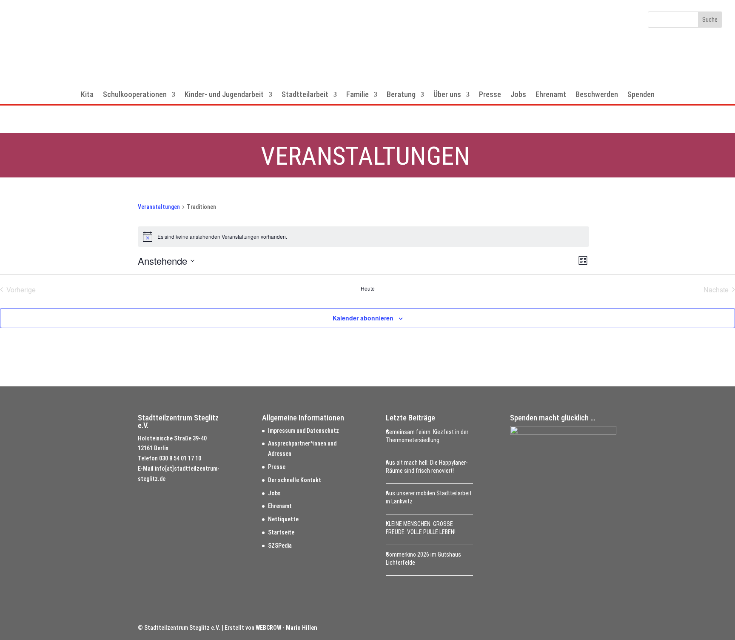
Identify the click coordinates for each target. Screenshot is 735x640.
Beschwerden (596, 95)
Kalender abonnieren (363, 318)
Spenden (641, 95)
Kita (87, 95)
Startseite (281, 532)
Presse (490, 95)
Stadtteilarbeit (305, 95)
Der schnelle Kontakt (294, 480)
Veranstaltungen (159, 206)
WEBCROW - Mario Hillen (286, 627)
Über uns (447, 95)
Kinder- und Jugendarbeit (224, 95)
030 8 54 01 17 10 (180, 458)
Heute (368, 288)
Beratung (401, 95)
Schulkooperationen (135, 95)
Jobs (518, 95)
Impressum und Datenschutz (303, 430)
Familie (357, 95)
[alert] (363, 236)
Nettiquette (283, 519)
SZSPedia (280, 545)
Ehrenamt (551, 95)
